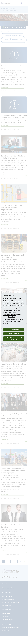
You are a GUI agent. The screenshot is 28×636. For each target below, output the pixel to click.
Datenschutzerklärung (9, 314)
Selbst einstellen (13, 334)
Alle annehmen (14, 330)
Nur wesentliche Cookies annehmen (13, 338)
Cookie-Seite (11, 317)
